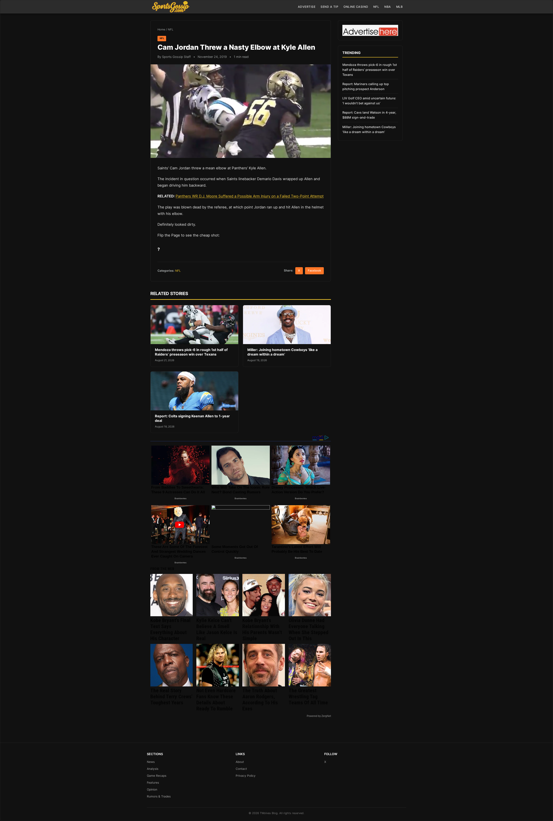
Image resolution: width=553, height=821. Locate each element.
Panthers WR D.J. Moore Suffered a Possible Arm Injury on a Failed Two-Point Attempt (250, 196)
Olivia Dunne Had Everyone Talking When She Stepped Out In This (308, 629)
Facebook (314, 270)
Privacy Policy (246, 775)
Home (161, 29)
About (240, 762)
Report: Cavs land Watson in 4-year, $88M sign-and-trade (369, 115)
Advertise (307, 6)
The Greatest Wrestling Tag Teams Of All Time (308, 697)
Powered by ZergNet (319, 716)
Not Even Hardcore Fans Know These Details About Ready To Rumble (216, 700)
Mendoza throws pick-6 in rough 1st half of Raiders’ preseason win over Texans (191, 352)
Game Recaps (156, 775)
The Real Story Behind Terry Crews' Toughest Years (171, 697)
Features (153, 782)
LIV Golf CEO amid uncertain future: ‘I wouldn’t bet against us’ (369, 100)
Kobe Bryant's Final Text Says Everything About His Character (170, 629)
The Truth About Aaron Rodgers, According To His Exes (260, 700)
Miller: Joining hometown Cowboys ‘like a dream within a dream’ (282, 352)
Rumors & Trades (159, 796)
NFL (376, 6)
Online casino (355, 6)
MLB (399, 6)
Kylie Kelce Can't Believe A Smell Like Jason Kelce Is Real (216, 629)
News (151, 762)
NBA (387, 6)
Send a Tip (329, 6)
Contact (241, 768)
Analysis (152, 768)
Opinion (152, 789)
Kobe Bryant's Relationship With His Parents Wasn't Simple (262, 629)
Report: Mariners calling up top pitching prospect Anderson (365, 86)
